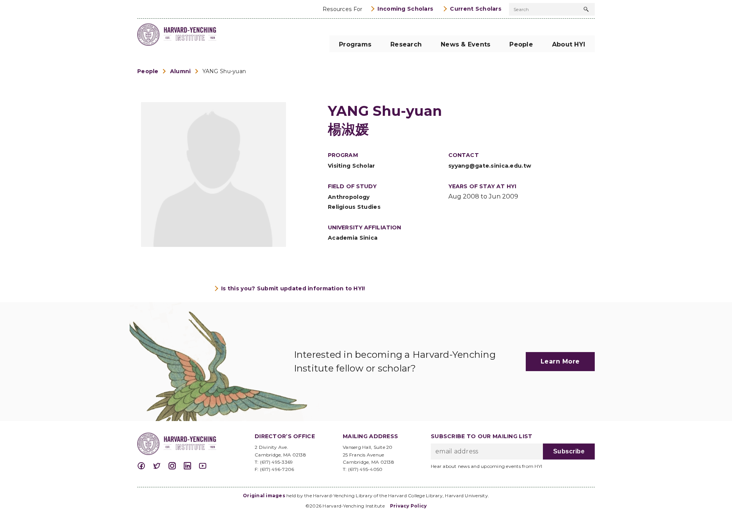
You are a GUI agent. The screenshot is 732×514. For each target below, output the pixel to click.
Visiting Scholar (351, 165)
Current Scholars (475, 8)
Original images (264, 495)
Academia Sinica (352, 237)
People (148, 71)
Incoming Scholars (405, 8)
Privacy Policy (408, 506)
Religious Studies (354, 206)
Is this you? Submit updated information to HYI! (293, 288)
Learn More (560, 361)
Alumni (180, 71)
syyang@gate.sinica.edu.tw (489, 165)
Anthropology (348, 197)
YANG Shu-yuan (224, 71)
